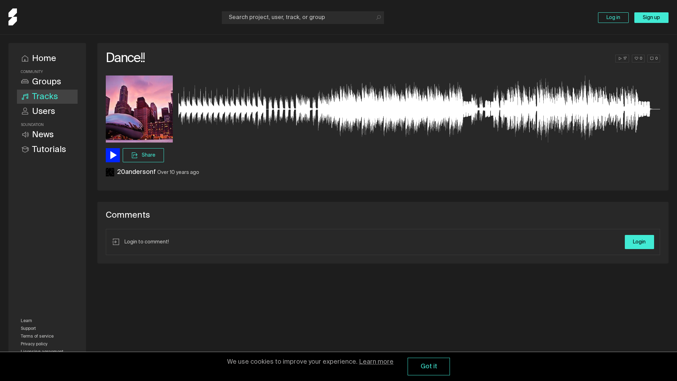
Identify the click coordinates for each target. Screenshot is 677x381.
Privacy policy (34, 344)
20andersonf (136, 172)
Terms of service (37, 336)
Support (28, 329)
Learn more (376, 362)
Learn (26, 321)
